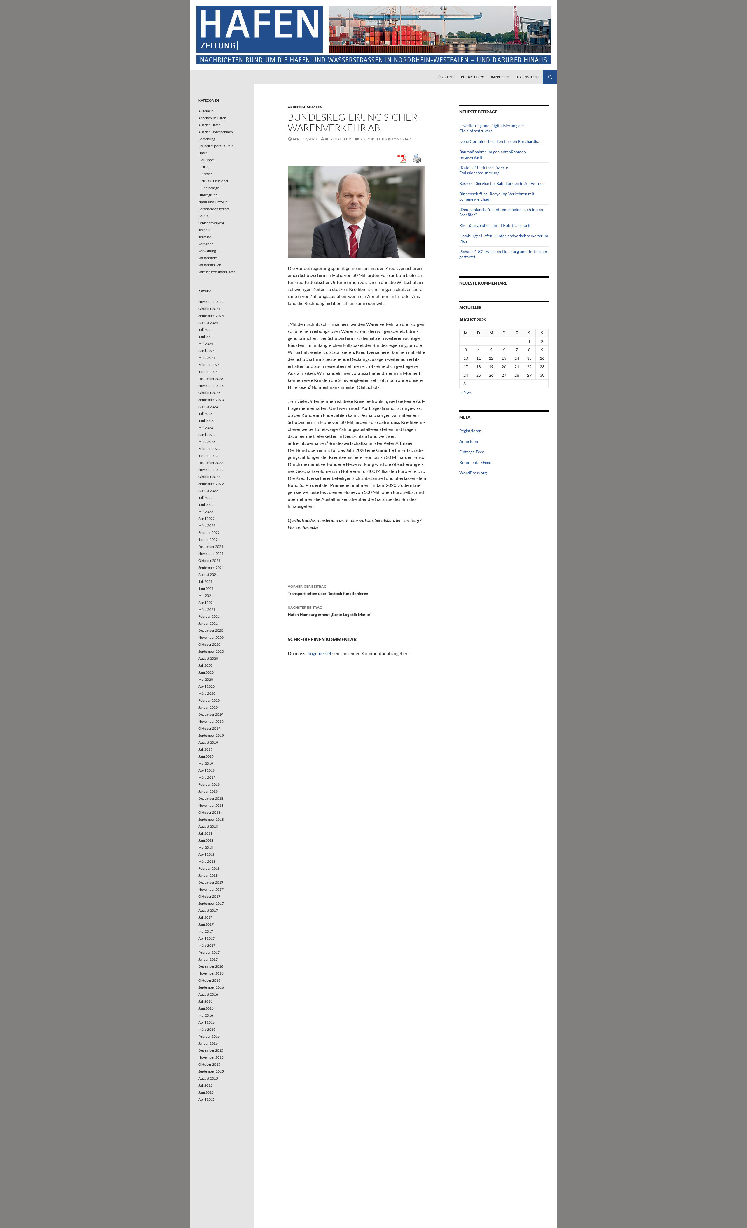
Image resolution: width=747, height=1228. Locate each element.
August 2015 (208, 1078)
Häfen (203, 153)
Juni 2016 (206, 1008)
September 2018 (211, 819)
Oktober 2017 (209, 896)
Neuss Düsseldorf (214, 181)
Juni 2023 (206, 420)
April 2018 (206, 854)
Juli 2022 (205, 497)
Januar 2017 (208, 959)
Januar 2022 (208, 539)
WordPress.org (473, 472)
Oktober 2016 (209, 980)
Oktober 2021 (209, 560)
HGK (205, 167)
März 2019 (206, 777)
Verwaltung (207, 251)
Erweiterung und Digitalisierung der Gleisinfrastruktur (491, 128)
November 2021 (211, 553)
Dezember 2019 (210, 714)
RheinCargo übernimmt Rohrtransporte (495, 225)
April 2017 (206, 938)
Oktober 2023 (209, 392)
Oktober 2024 (209, 308)
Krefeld (207, 174)
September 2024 (211, 315)
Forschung (206, 139)
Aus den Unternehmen (215, 132)
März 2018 (206, 861)
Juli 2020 (205, 665)
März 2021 (206, 609)
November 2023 (211, 385)
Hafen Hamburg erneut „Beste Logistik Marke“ (329, 611)
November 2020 (211, 637)
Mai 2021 (205, 595)
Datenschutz (528, 77)
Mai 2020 (205, 679)
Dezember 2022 (210, 462)
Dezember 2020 (210, 630)
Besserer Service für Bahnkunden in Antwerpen (502, 183)
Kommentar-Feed (475, 462)
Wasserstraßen (209, 265)
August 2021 (208, 574)
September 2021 (211, 567)
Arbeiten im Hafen (305, 107)
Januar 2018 (208, 875)
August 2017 (208, 910)
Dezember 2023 (210, 378)
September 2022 (211, 483)
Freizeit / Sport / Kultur (215, 146)
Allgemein (206, 111)
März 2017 (206, 945)
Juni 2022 (206, 504)
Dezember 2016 (210, 966)
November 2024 (211, 301)
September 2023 (211, 399)
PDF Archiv (470, 77)
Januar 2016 (208, 1043)
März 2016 (206, 1029)
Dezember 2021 (210, 546)
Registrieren (470, 430)
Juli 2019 (205, 749)
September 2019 (211, 735)
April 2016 (206, 1022)
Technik (204, 230)
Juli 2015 (205, 1085)
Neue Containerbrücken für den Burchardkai (499, 141)
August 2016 (208, 994)
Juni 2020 (206, 672)
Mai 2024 (205, 343)
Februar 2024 (209, 364)
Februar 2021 (209, 616)
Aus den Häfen (209, 125)
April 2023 (206, 434)
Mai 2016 (205, 1015)
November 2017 (211, 889)
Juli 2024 (205, 329)
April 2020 (206, 686)
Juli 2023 (205, 413)
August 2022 (208, 490)
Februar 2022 (209, 532)
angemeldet (319, 653)
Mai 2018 (205, 847)
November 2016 (211, 973)
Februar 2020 (209, 700)
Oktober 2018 (209, 812)
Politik (203, 216)
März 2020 (206, 693)
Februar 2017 (209, 952)
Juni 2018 (206, 840)
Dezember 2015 (210, 1050)
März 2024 (206, 357)
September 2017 (211, 903)
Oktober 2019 (209, 728)
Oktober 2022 (209, 476)
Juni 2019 (206, 756)
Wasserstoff (207, 258)
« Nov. (466, 392)
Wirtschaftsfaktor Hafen (216, 272)
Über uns (445, 77)
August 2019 (208, 742)
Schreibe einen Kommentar (385, 139)
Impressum (500, 77)
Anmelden (468, 441)
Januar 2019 (208, 791)
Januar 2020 (208, 707)
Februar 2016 (209, 1036)
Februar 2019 (209, 784)
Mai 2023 (205, 427)
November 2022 (211, 469)
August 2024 (208, 322)
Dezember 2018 (210, 798)
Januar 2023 (208, 455)
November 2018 (211, 805)
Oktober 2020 (209, 644)
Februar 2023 (209, 448)
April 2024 (206, 350)
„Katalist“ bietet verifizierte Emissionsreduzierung (483, 170)
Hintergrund (208, 195)
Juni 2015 (206, 1092)
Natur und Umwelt (212, 202)
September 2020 (211, 651)
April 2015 (206, 1099)
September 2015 (211, 1071)
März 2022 (206, 525)
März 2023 (206, 441)
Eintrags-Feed (471, 451)
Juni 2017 (206, 924)
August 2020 (208, 658)
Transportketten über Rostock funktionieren (328, 590)
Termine (204, 237)
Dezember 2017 (210, 882)
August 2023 (208, 406)
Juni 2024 (206, 336)
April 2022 (206, 518)
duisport (207, 160)
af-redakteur (338, 139)
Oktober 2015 (209, 1064)
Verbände (205, 244)
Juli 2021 (205, 581)
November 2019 (211, 721)
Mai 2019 (205, 763)
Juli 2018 (205, 833)
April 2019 (206, 770)
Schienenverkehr (211, 223)
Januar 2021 (208, 623)
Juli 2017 (205, 917)
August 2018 (208, 826)
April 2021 (206, 602)
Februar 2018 (209, 868)
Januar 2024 (208, 371)
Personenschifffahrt (213, 209)
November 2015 (211, 1057)
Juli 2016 (205, 1001)
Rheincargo (210, 188)
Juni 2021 (206, 588)
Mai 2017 (205, 931)
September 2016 (211, 987)
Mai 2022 (205, 511)
